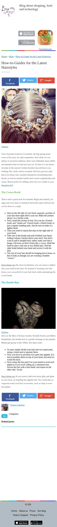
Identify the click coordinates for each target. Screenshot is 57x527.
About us (23, 511)
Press (32, 511)
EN (29, 504)
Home (4, 56)
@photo (4, 147)
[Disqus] (28, 465)
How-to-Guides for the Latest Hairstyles (33, 56)
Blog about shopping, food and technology (35, 7)
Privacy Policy (37, 515)
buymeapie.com (45, 49)
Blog (11, 56)
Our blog (41, 511)
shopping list (6, 185)
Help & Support (20, 515)
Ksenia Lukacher (17, 405)
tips (4, 416)
